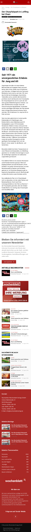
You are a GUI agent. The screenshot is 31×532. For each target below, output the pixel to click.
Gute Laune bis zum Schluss (19, 318)
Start (3, 7)
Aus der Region (14, 270)
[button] (3, 68)
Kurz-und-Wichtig (16, 272)
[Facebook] (15, 516)
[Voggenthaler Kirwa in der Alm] (6, 368)
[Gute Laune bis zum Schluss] (6, 319)
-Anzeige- (7, 7)
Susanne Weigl (14, 320)
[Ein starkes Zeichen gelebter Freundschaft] (6, 311)
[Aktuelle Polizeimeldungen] (6, 335)
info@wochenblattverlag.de (14, 411)
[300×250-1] (15, 51)
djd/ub (12, 313)
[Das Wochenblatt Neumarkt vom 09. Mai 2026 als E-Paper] (6, 442)
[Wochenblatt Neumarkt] (3, 22)
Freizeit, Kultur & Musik (14, 16)
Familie (12, 316)
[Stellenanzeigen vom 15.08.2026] (6, 376)
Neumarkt (13, 308)
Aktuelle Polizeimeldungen (19, 334)
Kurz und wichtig (15, 324)
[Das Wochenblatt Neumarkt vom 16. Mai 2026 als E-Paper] (6, 434)
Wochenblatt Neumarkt (11, 22)
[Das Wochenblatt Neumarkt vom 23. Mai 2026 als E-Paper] (6, 427)
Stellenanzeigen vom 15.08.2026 (17, 375)
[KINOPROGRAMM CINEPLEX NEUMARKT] (6, 327)
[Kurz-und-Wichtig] (6, 273)
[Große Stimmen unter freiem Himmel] (6, 383)
